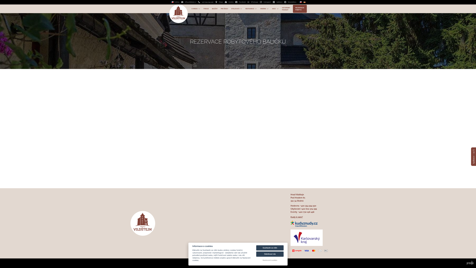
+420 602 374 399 (309, 209)
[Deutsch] (305, 2)
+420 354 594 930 (308, 206)
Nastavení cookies (270, 260)
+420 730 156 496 (306, 212)
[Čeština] (301, 2)
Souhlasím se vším (270, 248)
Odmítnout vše (270, 254)
